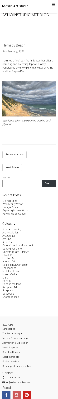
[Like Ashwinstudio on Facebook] (7, 394)
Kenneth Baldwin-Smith (15, 264)
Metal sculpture (11, 271)
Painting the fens (11, 284)
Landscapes (9, 267)
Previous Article (14, 154)
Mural (5, 277)
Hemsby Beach (13, 45)
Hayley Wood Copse (14, 213)
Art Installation (10, 232)
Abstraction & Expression (15, 343)
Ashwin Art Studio (15, 6)
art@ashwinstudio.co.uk (18, 382)
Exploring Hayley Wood (15, 210)
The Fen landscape (12, 333)
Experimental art (10, 357)
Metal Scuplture (10, 347)
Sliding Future (9, 200)
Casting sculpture (12, 248)
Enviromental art (10, 361)
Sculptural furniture (12, 352)
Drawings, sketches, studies (16, 366)
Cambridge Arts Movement (17, 245)
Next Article (12, 167)
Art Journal (8, 235)
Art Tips (6, 239)
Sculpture (7, 290)
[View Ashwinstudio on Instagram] (17, 394)
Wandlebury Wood (12, 204)
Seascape (8, 293)
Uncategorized (10, 296)
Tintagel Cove (10, 207)
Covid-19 (7, 255)
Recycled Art (9, 287)
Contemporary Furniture (15, 251)
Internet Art (8, 261)
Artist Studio (9, 242)
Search (6, 177)
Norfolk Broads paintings (15, 338)
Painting (6, 280)
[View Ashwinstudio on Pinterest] (27, 394)
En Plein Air (8, 258)
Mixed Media (9, 274)
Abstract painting (11, 229)
